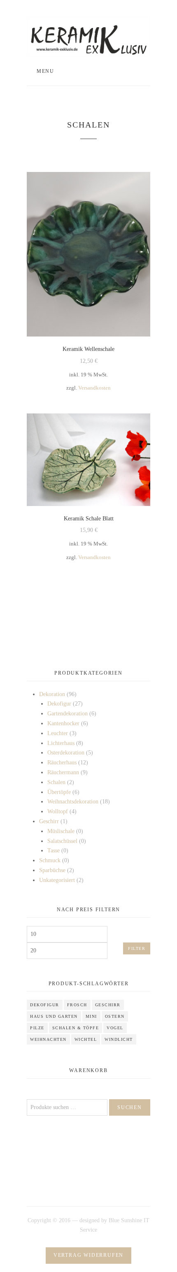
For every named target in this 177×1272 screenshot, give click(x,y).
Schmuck (50, 860)
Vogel (115, 1028)
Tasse (53, 850)
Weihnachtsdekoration (72, 801)
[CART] (132, 71)
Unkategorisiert (57, 880)
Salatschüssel (62, 841)
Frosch (77, 1005)
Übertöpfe (59, 792)
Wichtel (86, 1039)
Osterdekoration (65, 753)
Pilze (37, 1028)
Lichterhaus (61, 743)
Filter (136, 948)
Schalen (56, 782)
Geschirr (49, 821)
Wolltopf (57, 811)
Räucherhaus (62, 762)
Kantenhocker (63, 723)
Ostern (115, 1016)
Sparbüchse (52, 870)
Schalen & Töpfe (75, 1028)
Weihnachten (48, 1039)
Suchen (129, 1107)
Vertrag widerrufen (88, 1255)
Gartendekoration (67, 713)
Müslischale (61, 831)
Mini (91, 1016)
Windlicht (119, 1039)
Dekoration (52, 694)
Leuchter (57, 733)
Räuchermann (63, 772)
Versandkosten (94, 388)
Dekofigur (59, 704)
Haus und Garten (54, 1016)
